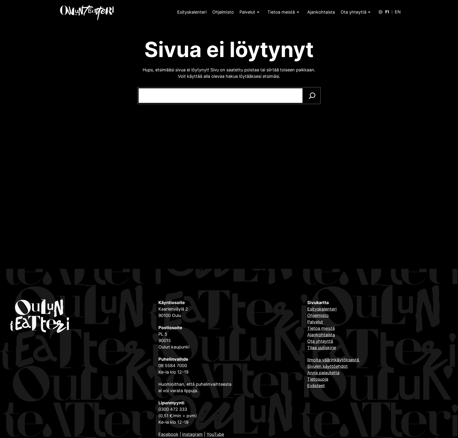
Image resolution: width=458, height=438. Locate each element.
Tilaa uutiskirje (321, 347)
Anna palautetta (323, 372)
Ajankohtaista (321, 334)
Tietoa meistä (281, 12)
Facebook (168, 434)
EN (398, 12)
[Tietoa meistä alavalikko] (297, 12)
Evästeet (316, 385)
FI (387, 12)
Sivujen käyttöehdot (327, 366)
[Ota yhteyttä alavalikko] (368, 12)
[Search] (312, 95)
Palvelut (247, 12)
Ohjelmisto (318, 315)
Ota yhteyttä (353, 12)
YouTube (215, 434)
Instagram (192, 434)
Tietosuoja (317, 379)
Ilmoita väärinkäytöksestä (333, 359)
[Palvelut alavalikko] (257, 12)
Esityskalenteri (322, 308)
